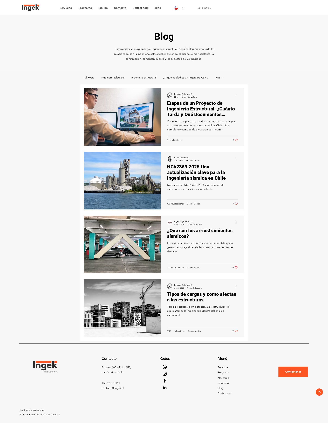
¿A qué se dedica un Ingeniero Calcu (185, 77)
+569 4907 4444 (110, 383)
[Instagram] (164, 373)
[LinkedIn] (164, 387)
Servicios (223, 367)
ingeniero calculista (113, 77)
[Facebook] (164, 380)
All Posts (89, 77)
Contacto (223, 383)
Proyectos (224, 372)
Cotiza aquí (224, 393)
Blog (220, 388)
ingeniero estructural (143, 77)
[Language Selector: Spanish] (179, 8)
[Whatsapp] (164, 366)
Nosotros (223, 377)
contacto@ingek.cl (112, 388)
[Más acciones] (237, 95)
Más (217, 77)
